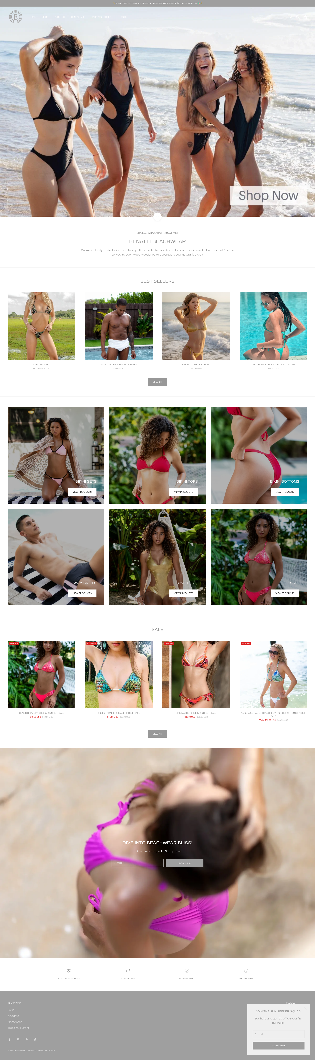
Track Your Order (100, 17)
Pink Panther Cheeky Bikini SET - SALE (196, 713)
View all (157, 382)
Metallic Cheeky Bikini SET (196, 365)
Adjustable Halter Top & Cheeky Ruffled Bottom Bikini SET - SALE (273, 714)
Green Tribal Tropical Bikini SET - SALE (119, 713)
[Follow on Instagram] (18, 1039)
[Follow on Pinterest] (26, 1039)
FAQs (11, 1010)
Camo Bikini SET (41, 365)
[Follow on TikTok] (35, 1039)
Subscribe (278, 1045)
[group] (157, 112)
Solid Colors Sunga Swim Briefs (119, 365)
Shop (45, 17)
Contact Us (77, 17)
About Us (60, 17)
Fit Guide (122, 17)
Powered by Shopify (45, 1051)
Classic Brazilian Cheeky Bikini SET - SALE (41, 713)
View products (82, 491)
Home (33, 17)
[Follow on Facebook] (9, 1039)
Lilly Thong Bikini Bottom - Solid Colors (273, 365)
